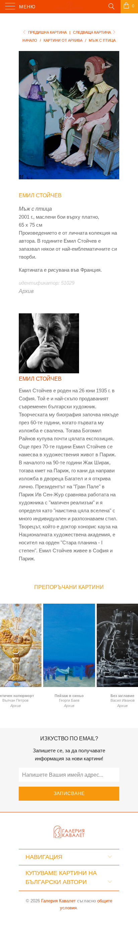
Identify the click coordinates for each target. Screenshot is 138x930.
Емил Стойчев (40, 195)
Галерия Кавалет (58, 900)
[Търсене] (111, 6)
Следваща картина (92, 32)
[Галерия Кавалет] (69, 6)
